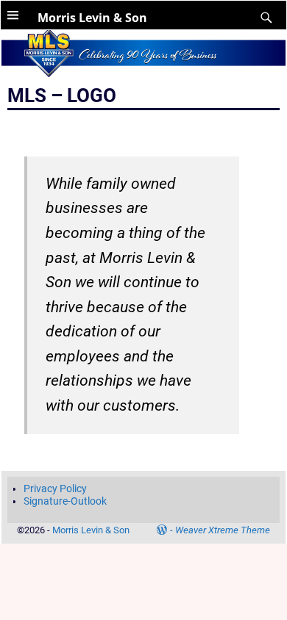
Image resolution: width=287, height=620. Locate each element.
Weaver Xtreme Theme (222, 530)
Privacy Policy (55, 488)
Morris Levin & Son (92, 18)
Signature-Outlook (65, 501)
